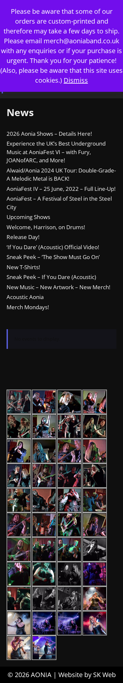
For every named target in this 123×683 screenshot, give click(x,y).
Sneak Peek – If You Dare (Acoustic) (51, 277)
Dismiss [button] (76, 80)
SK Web (104, 674)
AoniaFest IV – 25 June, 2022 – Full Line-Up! (61, 188)
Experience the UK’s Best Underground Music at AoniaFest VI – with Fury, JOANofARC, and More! (56, 152)
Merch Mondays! (28, 307)
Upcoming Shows (28, 217)
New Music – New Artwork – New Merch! (58, 287)
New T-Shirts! (23, 267)
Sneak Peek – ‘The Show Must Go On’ (53, 257)
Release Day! (23, 237)
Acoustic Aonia (25, 297)
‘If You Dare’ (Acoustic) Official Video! (53, 247)
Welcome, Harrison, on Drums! (46, 227)
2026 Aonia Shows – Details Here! (49, 133)
